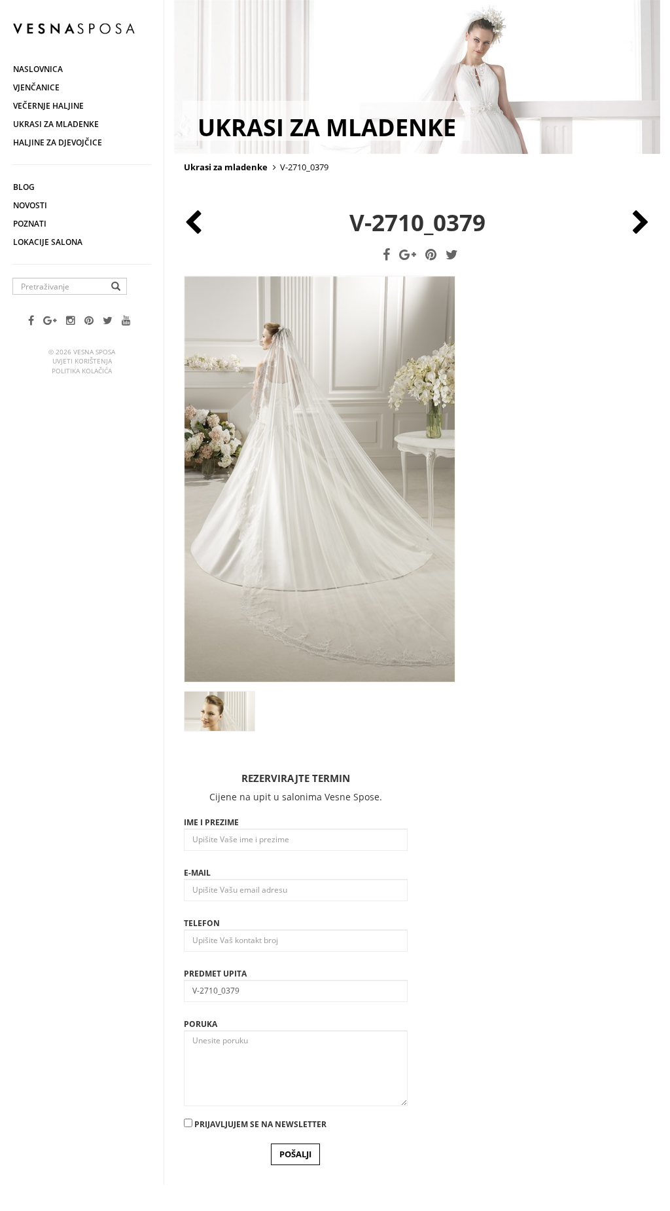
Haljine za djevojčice (57, 142)
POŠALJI (295, 1154)
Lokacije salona (47, 242)
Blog (24, 187)
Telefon (202, 923)
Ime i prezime (211, 822)
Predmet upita (215, 973)
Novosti (30, 205)
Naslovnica (38, 69)
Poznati (29, 223)
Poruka (200, 1024)
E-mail (197, 872)
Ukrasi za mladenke (56, 124)
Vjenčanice (36, 87)
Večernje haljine (48, 105)
